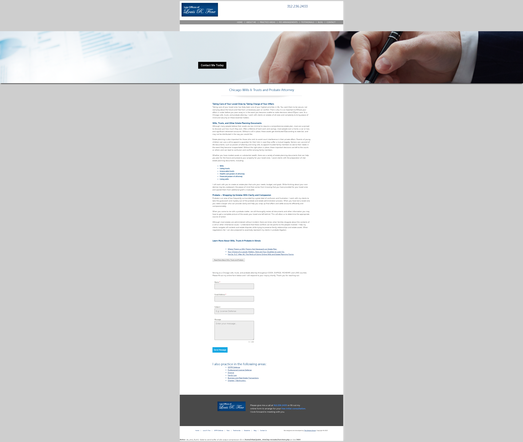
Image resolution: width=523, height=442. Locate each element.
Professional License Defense (240, 370)
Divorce (231, 373)
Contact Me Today (212, 65)
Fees (228, 430)
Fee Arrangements (289, 22)
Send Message (220, 350)
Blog (321, 22)
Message (218, 319)
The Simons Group (310, 430)
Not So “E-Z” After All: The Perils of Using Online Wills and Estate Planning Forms (261, 254)
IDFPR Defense (234, 367)
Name (217, 282)
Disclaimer (247, 430)
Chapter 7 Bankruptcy (237, 380)
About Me (252, 22)
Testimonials (308, 22)
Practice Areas (268, 22)
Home (241, 22)
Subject (217, 307)
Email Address (220, 295)
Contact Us (263, 430)
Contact (331, 22)
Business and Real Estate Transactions (243, 378)
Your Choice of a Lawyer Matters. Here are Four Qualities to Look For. (256, 252)
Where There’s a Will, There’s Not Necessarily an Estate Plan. (252, 249)
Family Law (232, 375)
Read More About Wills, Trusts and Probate (228, 260)
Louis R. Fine (206, 430)
